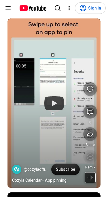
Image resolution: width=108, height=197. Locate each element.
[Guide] (8, 8)
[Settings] (69, 8)
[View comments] (90, 112)
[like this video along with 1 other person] (90, 89)
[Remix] (90, 157)
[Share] (90, 134)
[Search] (57, 8)
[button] (16, 169)
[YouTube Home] (32, 8)
